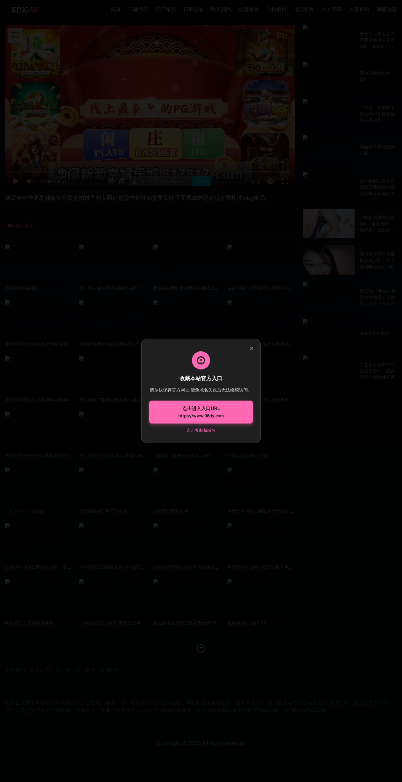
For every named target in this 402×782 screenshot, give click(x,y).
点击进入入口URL (201, 411)
